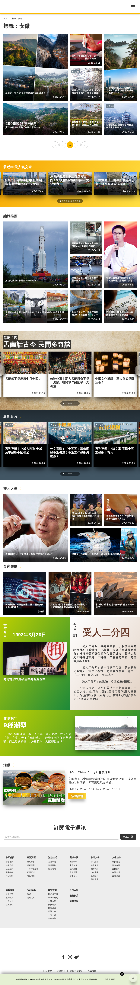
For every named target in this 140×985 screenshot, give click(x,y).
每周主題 (10, 338)
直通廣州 (31, 872)
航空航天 (22, 277)
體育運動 (9, 905)
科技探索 (9, 876)
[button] (60, 201)
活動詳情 (77, 796)
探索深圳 (22, 309)
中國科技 (9, 277)
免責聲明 (92, 971)
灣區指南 (31, 876)
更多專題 (52, 918)
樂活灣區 (9, 309)
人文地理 (89, 52)
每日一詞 (75, 630)
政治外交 (9, 894)
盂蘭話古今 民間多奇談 (37, 344)
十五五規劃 (53, 898)
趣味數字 (22, 118)
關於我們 (47, 971)
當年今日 (5, 630)
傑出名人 (94, 865)
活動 (7, 765)
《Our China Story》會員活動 (89, 772)
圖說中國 (22, 89)
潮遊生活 (52, 857)
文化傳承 (116, 862)
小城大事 (22, 550)
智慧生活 (9, 862)
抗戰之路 (52, 911)
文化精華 (9, 89)
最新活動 (74, 901)
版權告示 (61, 971)
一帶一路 (52, 915)
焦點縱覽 (10, 889)
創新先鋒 (123, 274)
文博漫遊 (116, 876)
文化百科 (116, 869)
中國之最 (73, 865)
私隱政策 (83, 979)
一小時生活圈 (32, 869)
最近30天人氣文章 (17, 167)
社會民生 (9, 901)
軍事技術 (9, 872)
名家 (29, 894)
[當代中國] (70, 941)
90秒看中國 (53, 894)
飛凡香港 (31, 862)
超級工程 (89, 240)
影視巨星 (94, 879)
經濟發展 (9, 898)
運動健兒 (94, 876)
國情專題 (110, 309)
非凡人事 (110, 274)
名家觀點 (10, 566)
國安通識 (123, 309)
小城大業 (52, 901)
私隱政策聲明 (76, 971)
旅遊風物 (52, 865)
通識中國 (76, 52)
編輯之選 (22, 601)
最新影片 (10, 416)
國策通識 (52, 908)
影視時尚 (52, 869)
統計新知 (89, 274)
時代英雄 (94, 862)
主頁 (5, 19)
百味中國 (52, 862)
